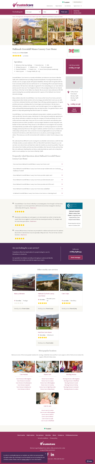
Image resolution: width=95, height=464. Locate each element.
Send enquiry (74, 110)
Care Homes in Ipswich (24, 385)
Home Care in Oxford (47, 379)
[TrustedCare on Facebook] (47, 454)
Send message (75, 257)
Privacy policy (53, 438)
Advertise (48, 435)
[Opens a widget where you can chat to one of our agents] (89, 461)
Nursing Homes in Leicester (71, 387)
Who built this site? (59, 459)
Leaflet (81, 88)
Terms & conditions (43, 438)
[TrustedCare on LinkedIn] (52, 454)
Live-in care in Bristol (47, 416)
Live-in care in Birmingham (47, 412)
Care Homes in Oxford (24, 389)
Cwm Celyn (65, 293)
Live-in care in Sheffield (47, 421)
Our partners (40, 435)
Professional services (72, 435)
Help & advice (30, 435)
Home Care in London (48, 381)
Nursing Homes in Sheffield (71, 381)
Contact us (61, 435)
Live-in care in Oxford (47, 414)
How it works (50, 6)
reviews (25, 56)
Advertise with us (77, 2)
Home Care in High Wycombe (47, 387)
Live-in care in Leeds (47, 418)
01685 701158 (74, 67)
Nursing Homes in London (71, 389)
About (54, 435)
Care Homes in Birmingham (23, 379)
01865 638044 (75, 251)
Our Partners (68, 6)
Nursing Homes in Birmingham (71, 379)
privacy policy (25, 459)
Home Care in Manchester (47, 389)
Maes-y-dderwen (19, 293)
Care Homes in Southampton (24, 383)
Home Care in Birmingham (47, 383)
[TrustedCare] (22, 4)
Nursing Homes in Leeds (71, 383)
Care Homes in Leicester (23, 381)
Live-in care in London (47, 410)
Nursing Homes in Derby (71, 385)
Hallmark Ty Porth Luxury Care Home (46, 294)
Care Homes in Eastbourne (24, 387)
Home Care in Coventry (47, 385)
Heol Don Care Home (45, 332)
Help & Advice (59, 6)
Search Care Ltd (48, 459)
